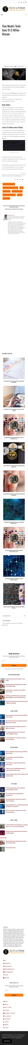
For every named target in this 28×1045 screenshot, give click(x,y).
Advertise (6, 1004)
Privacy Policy (7, 1018)
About (5, 1007)
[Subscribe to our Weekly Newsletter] (14, 660)
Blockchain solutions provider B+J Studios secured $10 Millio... (14, 579)
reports (22, 87)
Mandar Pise (11, 215)
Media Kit (6, 1024)
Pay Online (6, 1021)
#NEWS (20, 194)
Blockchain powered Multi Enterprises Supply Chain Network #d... (14, 494)
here (20, 176)
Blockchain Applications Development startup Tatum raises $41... (14, 438)
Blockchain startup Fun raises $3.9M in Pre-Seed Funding (14, 410)
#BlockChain (6, 191)
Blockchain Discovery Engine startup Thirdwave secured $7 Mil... (14, 523)
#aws (21, 187)
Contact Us (6, 1010)
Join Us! (6, 1027)
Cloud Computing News (8, 972)
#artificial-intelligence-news (10, 187)
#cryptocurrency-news (9, 194)
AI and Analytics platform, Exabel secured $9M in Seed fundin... (14, 382)
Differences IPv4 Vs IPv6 (10, 847)
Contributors (7, 1013)
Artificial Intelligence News (9, 969)
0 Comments (19, 66)
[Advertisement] (14, 51)
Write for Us (13, 1013)
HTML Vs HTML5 (3, 838)
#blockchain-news (17, 191)
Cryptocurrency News (8, 966)
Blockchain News (7, 963)
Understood (7, 1041)
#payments (6, 198)
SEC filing (13, 93)
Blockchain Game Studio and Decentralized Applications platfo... (14, 551)
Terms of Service (7, 1016)
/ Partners (9, 1007)
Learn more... (19, 1037)
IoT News (6, 974)
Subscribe (14, 665)
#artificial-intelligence (8, 184)
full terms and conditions (13, 946)
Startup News (6, 977)
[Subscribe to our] (19, 2)
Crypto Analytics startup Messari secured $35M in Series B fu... (14, 466)
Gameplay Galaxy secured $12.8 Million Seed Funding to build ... (14, 607)
